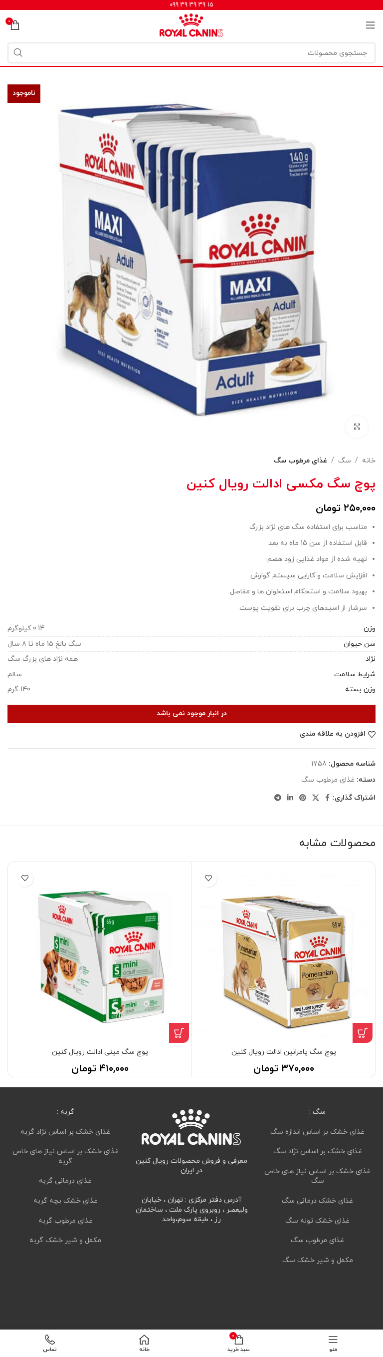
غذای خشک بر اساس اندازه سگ (317, 1131)
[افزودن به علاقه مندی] (208, 878)
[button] (363, 1033)
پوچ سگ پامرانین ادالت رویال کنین (283, 1052)
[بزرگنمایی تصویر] (357, 427)
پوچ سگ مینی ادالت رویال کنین (100, 1052)
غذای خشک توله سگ (317, 1220)
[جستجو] (17, 52)
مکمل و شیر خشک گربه (65, 1240)
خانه (369, 460)
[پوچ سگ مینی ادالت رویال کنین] (100, 954)
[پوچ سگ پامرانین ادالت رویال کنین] (283, 954)
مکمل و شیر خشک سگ (317, 1260)
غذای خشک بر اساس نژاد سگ (317, 1151)
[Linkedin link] (290, 798)
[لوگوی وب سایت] (192, 24)
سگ (344, 460)
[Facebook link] (327, 798)
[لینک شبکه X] (315, 798)
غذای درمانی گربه (65, 1181)
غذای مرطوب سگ (300, 460)
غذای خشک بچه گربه (65, 1201)
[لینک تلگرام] (277, 798)
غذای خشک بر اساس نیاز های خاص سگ (317, 1176)
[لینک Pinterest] (302, 798)
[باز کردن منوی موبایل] (371, 25)
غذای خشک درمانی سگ (317, 1201)
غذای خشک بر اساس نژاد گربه (65, 1131)
